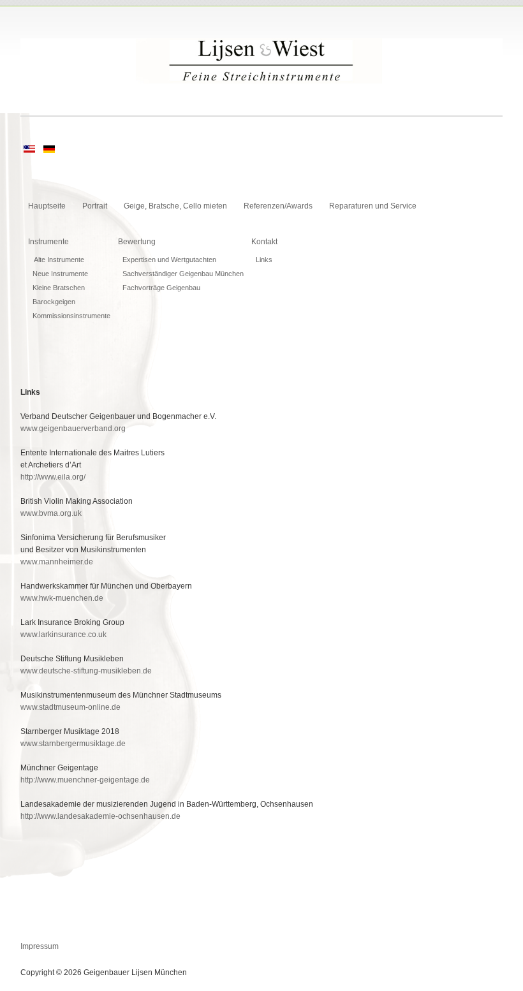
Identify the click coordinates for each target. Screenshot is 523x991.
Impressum (39, 946)
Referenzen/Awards (278, 206)
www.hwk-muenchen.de (61, 598)
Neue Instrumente (60, 273)
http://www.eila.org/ (52, 477)
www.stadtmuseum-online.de (70, 707)
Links (264, 259)
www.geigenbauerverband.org (73, 428)
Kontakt (264, 241)
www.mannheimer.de (56, 561)
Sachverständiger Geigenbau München (183, 273)
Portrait (94, 206)
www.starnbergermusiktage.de (73, 743)
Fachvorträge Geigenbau (161, 287)
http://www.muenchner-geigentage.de (85, 779)
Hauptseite (47, 206)
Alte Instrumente (58, 259)
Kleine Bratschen (59, 287)
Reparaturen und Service (372, 206)
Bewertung (137, 241)
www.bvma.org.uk (51, 513)
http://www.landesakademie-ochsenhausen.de (100, 816)
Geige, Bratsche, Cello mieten (175, 206)
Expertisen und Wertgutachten (169, 259)
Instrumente (48, 241)
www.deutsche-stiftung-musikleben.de (86, 670)
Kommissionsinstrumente (71, 315)
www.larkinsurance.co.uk (63, 634)
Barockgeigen (54, 301)
